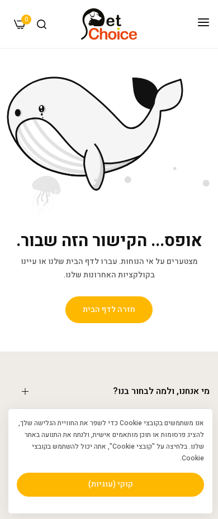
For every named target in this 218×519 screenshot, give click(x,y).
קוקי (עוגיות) (110, 484)
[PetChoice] (109, 24)
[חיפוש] (41, 24)
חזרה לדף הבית (109, 309)
